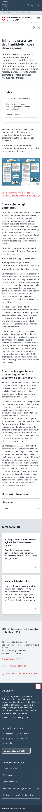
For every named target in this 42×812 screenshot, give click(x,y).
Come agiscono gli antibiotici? (18, 98)
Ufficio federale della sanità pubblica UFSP (18, 19)
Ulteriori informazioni (14, 114)
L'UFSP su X (24, 733)
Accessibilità (22, 809)
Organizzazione (10, 781)
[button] (38, 686)
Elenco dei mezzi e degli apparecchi (19, 788)
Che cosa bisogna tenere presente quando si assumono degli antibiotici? (18, 106)
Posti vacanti (8, 775)
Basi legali (5, 809)
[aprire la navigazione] (38, 18)
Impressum (13, 809)
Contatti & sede (10, 768)
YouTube (23, 738)
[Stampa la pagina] (33, 27)
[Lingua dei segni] (32, 5)
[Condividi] (39, 27)
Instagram (9, 738)
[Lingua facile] (28, 5)
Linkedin (8, 743)
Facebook (9, 733)
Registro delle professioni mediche (18, 795)
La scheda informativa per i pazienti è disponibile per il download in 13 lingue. (20, 194)
